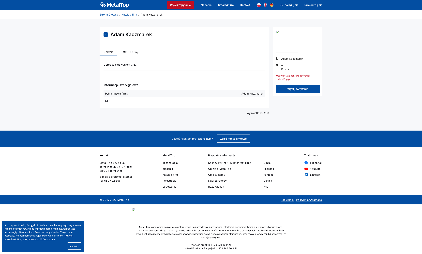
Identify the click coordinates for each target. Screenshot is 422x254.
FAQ (265, 186)
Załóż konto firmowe (233, 138)
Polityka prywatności (309, 199)
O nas (267, 162)
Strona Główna (109, 14)
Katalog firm (226, 5)
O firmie (108, 52)
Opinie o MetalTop (219, 168)
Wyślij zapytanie (180, 5)
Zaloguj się (292, 5)
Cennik (267, 180)
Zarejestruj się (313, 5)
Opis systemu (216, 174)
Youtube (315, 168)
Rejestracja (169, 180)
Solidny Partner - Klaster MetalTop (229, 162)
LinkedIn (315, 174)
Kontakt (245, 5)
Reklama (268, 168)
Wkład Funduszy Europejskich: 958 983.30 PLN (211, 248)
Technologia (170, 162)
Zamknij (74, 246)
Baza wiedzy (216, 186)
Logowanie (169, 186)
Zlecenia (205, 5)
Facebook (316, 162)
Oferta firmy (130, 52)
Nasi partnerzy (217, 180)
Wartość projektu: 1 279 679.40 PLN (211, 244)
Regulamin (287, 199)
